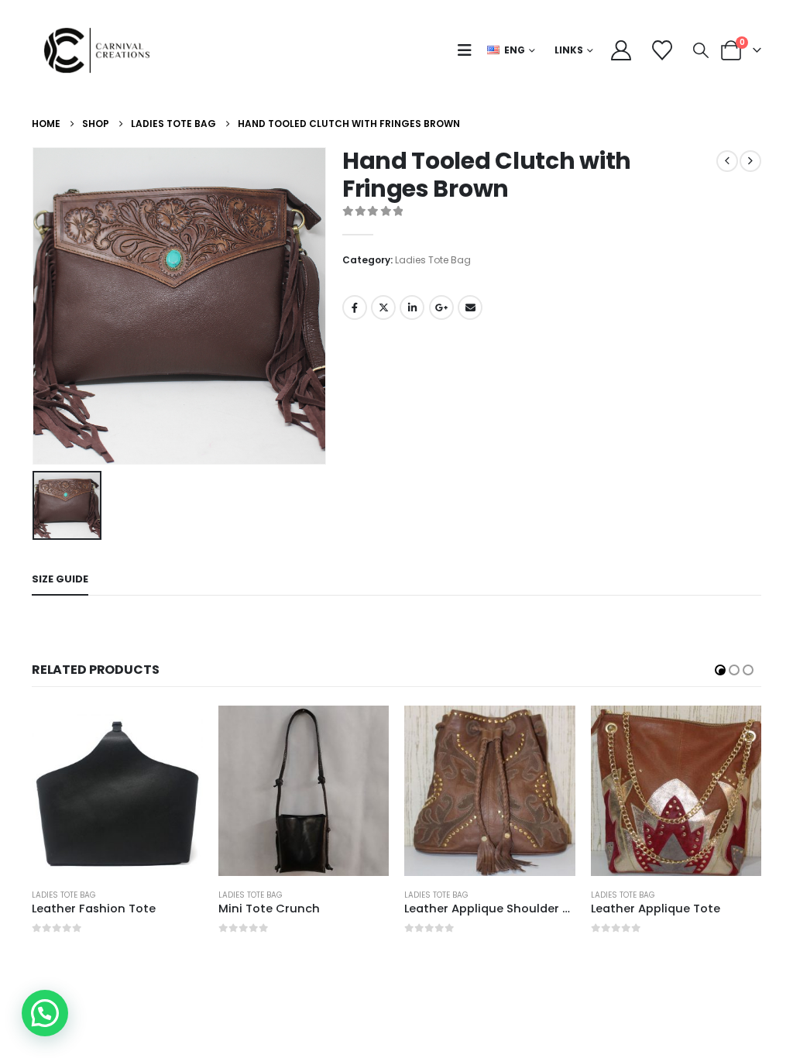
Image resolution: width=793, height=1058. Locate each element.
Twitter (383, 307)
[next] (750, 161)
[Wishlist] (663, 50)
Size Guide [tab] (60, 579)
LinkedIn (412, 307)
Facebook (354, 307)
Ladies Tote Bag (433, 259)
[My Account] (621, 50)
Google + (441, 307)
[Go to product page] (117, 791)
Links (568, 50)
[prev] (727, 161)
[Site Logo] (101, 50)
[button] (468, 50)
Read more (177, 731)
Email (470, 307)
